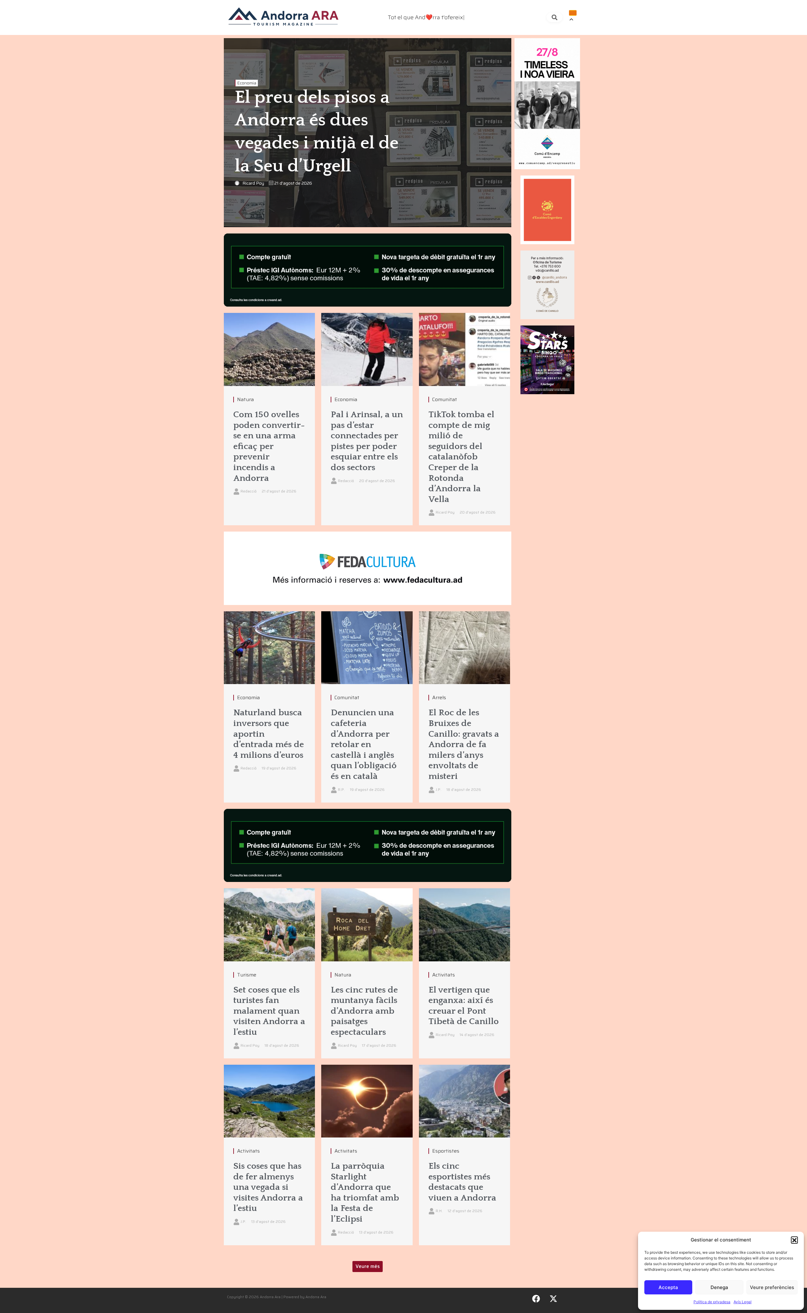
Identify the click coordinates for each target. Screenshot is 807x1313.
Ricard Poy (253, 183)
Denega (719, 1287)
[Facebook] (536, 1299)
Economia (246, 83)
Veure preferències (772, 1287)
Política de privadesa (712, 1301)
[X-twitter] (553, 1299)
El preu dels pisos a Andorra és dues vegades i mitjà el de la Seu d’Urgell (316, 132)
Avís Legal (743, 1301)
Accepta (668, 1287)
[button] (794, 1240)
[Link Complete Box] (269, 419)
